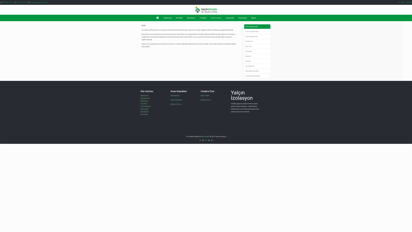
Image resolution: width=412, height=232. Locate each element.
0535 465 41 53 (7, 2)
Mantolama (144, 101)
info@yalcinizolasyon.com (39, 2)
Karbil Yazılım (205, 136)
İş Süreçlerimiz (146, 106)
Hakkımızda (144, 95)
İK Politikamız (175, 95)
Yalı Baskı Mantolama (252, 76)
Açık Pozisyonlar (176, 100)
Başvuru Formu (176, 104)
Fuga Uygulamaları (251, 36)
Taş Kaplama (249, 66)
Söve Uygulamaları (251, 26)
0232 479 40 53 (21, 2)
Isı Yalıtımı (144, 104)
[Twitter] (402, 2)
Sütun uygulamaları (252, 31)
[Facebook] (399, 2)
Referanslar (145, 109)
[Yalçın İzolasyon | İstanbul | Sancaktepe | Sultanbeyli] (206, 10)
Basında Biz (144, 112)
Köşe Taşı (248, 46)
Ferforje (248, 61)
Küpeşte (248, 56)
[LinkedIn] (408, 2)
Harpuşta (248, 51)
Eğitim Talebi (205, 95)
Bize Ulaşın (144, 114)
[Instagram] (411, 2)
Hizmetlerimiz (145, 98)
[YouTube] (405, 2)
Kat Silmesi (249, 41)
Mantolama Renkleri (252, 71)
